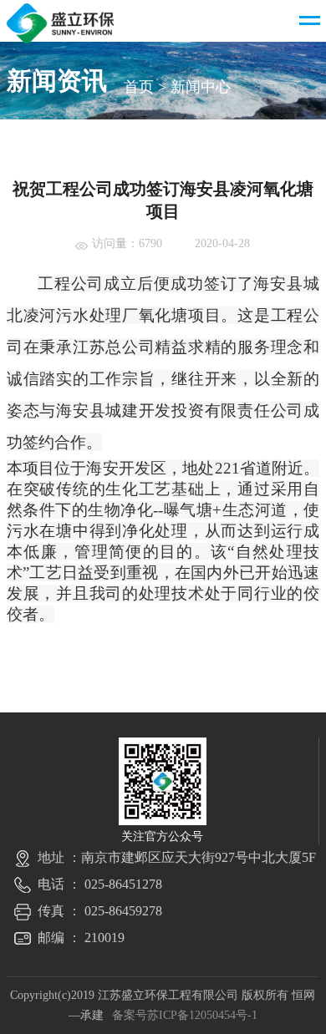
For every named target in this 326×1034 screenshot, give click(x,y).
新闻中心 (201, 87)
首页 (139, 87)
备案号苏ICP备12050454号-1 (184, 1015)
